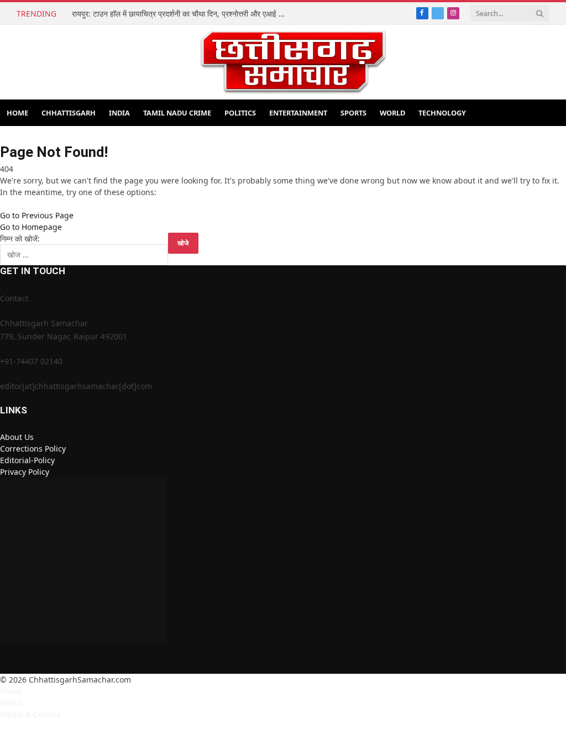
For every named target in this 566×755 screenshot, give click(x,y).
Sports (353, 113)
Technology (442, 113)
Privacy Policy (24, 471)
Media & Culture (30, 714)
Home (17, 113)
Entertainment (298, 113)
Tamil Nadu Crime (177, 113)
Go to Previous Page (37, 215)
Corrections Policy (33, 448)
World (392, 113)
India (119, 113)
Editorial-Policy (27, 460)
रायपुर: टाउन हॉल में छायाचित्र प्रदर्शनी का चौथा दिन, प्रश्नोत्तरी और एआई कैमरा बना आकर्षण (182, 14)
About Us (17, 437)
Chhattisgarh (68, 113)
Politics (240, 113)
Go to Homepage (31, 227)
